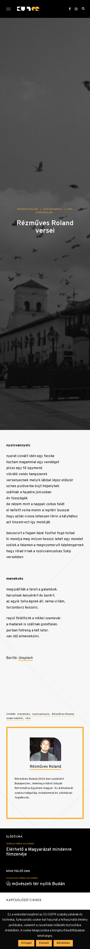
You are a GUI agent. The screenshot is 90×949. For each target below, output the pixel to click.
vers (69, 209)
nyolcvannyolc (40, 714)
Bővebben (63, 943)
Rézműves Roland (27, 209)
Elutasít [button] (44, 943)
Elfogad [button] (26, 943)
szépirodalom (44, 212)
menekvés (23, 714)
